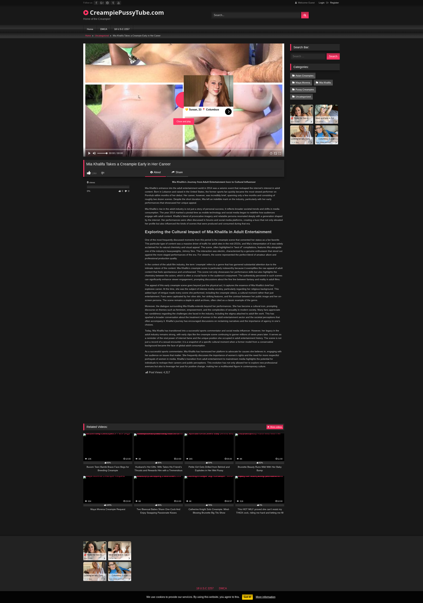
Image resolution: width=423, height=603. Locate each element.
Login (322, 2)
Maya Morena (303, 82)
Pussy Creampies (305, 89)
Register (334, 2)
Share (179, 172)
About (157, 172)
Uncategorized (102, 35)
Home (90, 29)
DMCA (103, 29)
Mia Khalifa (325, 82)
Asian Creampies (304, 75)
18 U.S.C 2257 (122, 29)
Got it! (247, 597)
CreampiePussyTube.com (126, 12)
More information (265, 597)
